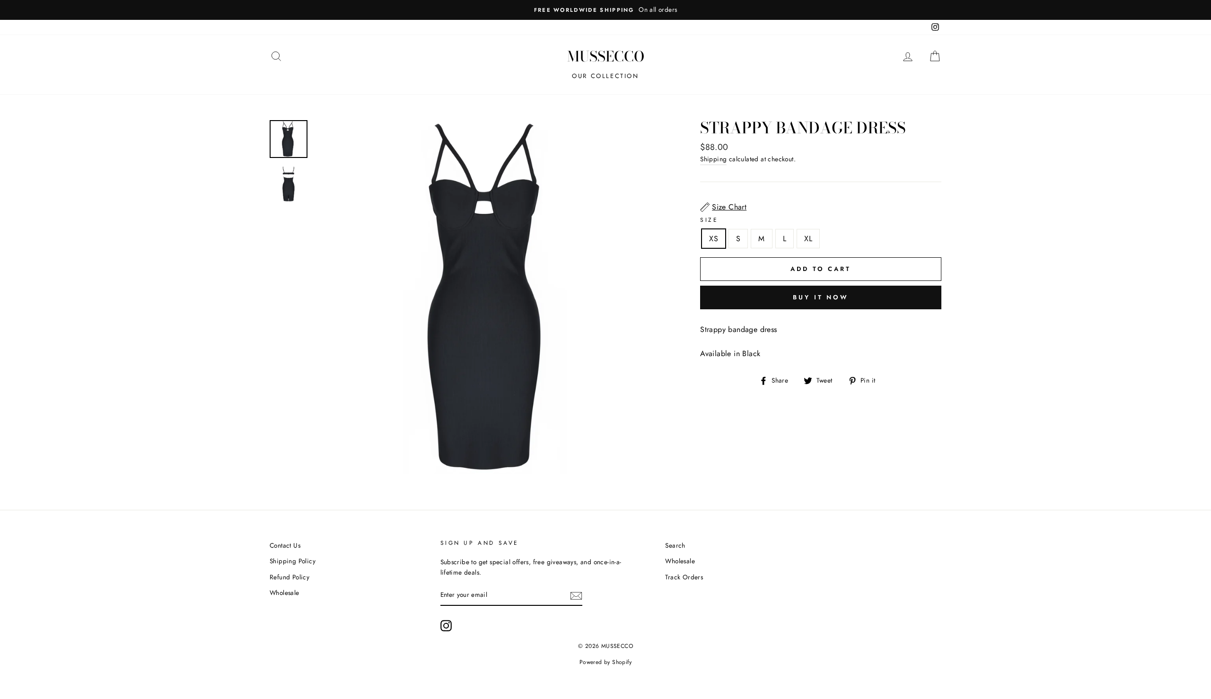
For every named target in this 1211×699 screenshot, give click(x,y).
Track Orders (684, 577)
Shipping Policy (293, 561)
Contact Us (285, 545)
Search (675, 545)
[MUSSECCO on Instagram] (446, 625)
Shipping (713, 159)
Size (709, 220)
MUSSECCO (605, 56)
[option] (605, 10)
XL (808, 238)
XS (713, 238)
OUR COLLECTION (605, 75)
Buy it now (821, 297)
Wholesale (284, 592)
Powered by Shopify (605, 662)
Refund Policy (289, 577)
